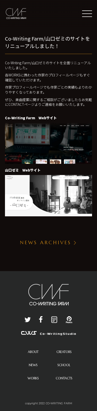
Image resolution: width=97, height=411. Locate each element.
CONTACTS (64, 378)
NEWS (33, 365)
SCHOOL (63, 365)
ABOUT (33, 351)
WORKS (33, 378)
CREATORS (64, 351)
